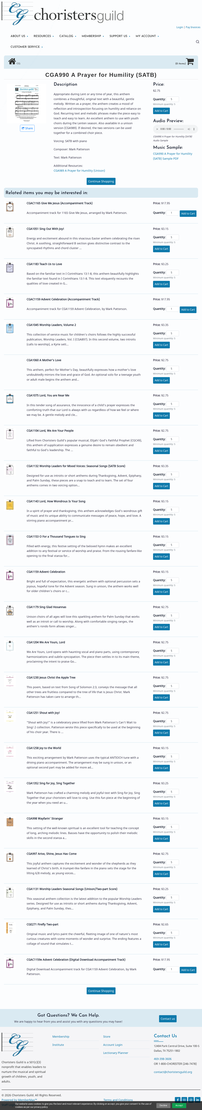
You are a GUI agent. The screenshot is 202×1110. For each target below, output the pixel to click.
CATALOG (66, 36)
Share (29, 128)
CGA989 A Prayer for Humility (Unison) (79, 170)
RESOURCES (42, 36)
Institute (58, 1045)
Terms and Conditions (118, 1100)
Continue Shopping (101, 181)
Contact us (168, 1019)
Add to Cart (161, 111)
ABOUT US (18, 36)
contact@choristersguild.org (173, 1072)
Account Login (112, 1045)
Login (179, 27)
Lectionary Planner (115, 1053)
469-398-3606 (163, 1059)
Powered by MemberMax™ (19, 1100)
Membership (60, 1036)
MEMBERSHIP (91, 36)
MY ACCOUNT (146, 36)
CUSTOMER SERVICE (25, 47)
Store (106, 1036)
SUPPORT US (118, 36)
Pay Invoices (193, 27)
